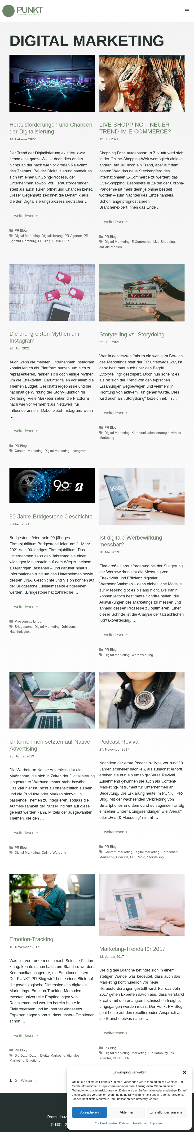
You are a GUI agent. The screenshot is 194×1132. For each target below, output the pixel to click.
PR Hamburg (158, 1053)
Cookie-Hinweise (106, 1123)
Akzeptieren (89, 1112)
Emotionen (34, 1060)
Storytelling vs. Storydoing (131, 334)
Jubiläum (68, 626)
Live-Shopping (164, 241)
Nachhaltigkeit (20, 631)
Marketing (106, 857)
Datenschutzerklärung (133, 1123)
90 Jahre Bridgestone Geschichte (51, 516)
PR (132, 857)
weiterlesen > (26, 216)
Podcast (122, 857)
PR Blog (21, 230)
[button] (184, 1072)
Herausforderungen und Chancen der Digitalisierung (50, 128)
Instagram (79, 451)
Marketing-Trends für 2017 (132, 949)
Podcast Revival (119, 741)
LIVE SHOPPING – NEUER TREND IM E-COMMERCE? (135, 128)
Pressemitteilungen (29, 621)
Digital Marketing (27, 236)
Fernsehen (169, 852)
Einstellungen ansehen (167, 1112)
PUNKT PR (60, 241)
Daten (33, 1055)
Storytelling (155, 857)
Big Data (21, 1055)
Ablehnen (127, 1112)
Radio (141, 857)
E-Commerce (141, 241)
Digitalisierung (52, 236)
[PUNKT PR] (22, 10)
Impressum (157, 1123)
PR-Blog (44, 241)
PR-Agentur (73, 236)
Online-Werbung (54, 852)
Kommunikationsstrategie (150, 433)
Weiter (29, 1080)
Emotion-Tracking (31, 939)
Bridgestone (24, 626)
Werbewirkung (142, 655)
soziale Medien (110, 247)
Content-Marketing (29, 451)
